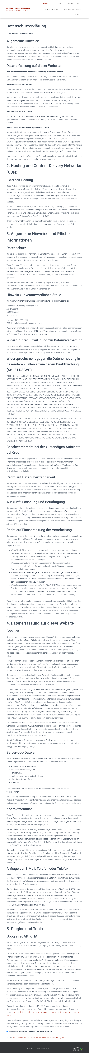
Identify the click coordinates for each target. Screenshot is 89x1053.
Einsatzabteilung (74, 4)
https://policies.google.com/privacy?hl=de (29, 1012)
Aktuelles (57, 4)
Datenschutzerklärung (43, 1048)
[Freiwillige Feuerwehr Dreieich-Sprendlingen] (18, 9)
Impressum (31, 1048)
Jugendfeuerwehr (51, 9)
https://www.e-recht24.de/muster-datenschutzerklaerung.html (39, 1037)
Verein (77, 14)
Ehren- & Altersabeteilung (72, 9)
